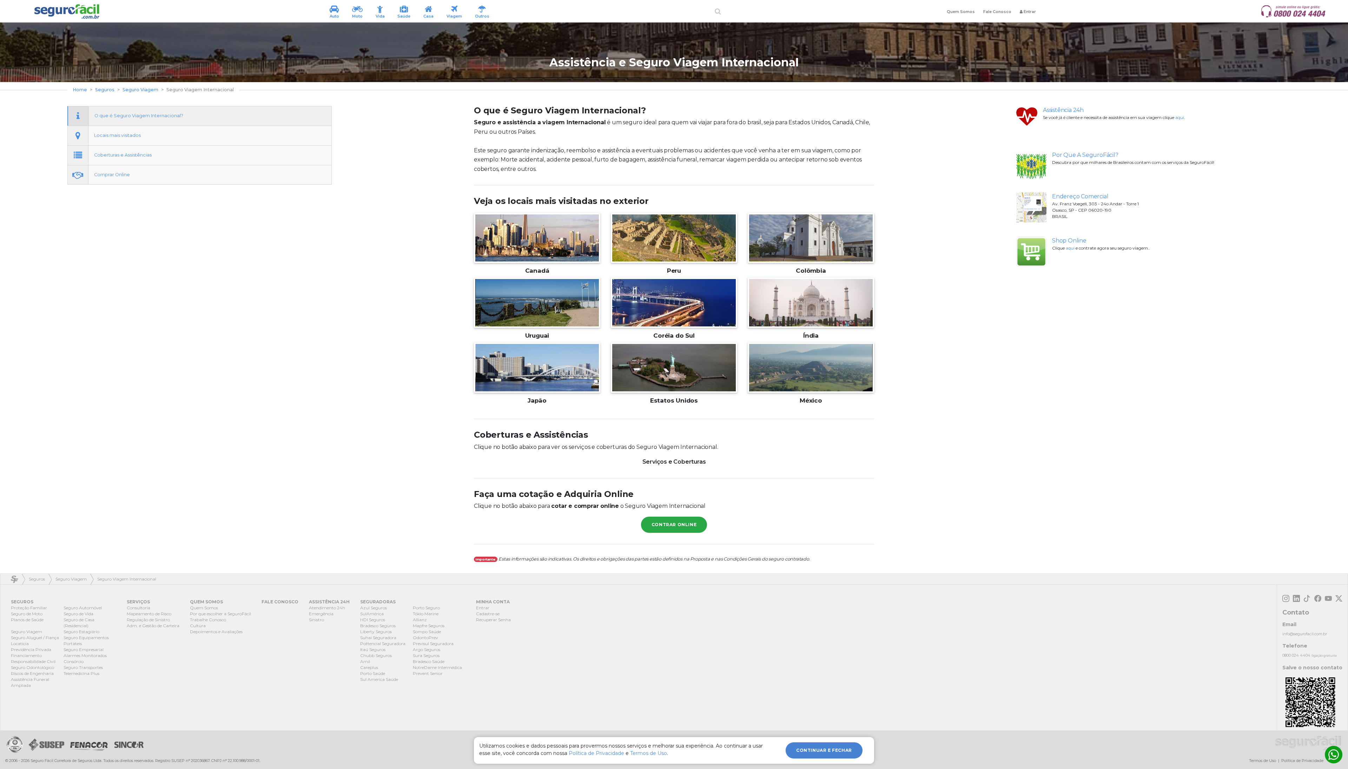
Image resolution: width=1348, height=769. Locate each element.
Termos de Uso (1262, 760)
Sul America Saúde (379, 679)
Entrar (482, 607)
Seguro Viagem (140, 89)
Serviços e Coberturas (674, 461)
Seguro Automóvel (83, 607)
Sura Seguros (426, 655)
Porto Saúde (372, 673)
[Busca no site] (718, 11)
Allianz (420, 619)
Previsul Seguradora (433, 643)
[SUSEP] (45, 744)
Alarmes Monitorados (85, 655)
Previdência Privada (31, 649)
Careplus (369, 667)
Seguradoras (378, 601)
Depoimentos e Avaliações (216, 631)
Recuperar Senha (493, 619)
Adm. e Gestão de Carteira (153, 625)
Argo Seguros (426, 649)
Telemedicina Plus (81, 673)
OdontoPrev (425, 637)
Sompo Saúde (427, 631)
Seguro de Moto (26, 613)
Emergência (321, 613)
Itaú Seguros (372, 649)
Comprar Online (112, 174)
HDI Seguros (372, 619)
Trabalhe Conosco (208, 619)
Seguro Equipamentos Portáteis (86, 640)
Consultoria (138, 607)
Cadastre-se (488, 613)
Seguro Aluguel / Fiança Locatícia (35, 640)
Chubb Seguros (376, 655)
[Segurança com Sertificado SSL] (14, 744)
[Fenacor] (89, 744)
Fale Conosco (997, 11)
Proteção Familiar (29, 607)
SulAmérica (372, 613)
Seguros (104, 89)
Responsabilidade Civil (33, 661)
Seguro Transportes (83, 667)
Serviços (138, 601)
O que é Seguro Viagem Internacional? (138, 115)
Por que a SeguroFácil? (1085, 155)
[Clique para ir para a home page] (1308, 743)
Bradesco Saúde (428, 661)
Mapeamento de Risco (149, 613)
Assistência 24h (1063, 110)
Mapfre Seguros (428, 625)
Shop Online (1069, 240)
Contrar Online (674, 524)
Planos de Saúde (27, 619)
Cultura (198, 625)
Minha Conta (493, 601)
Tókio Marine (425, 613)
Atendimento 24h (327, 607)
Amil (365, 661)
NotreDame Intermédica (437, 667)
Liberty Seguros (376, 631)
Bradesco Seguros (378, 625)
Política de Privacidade (1302, 760)
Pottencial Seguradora (382, 643)
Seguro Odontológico (32, 667)
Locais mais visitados (117, 135)
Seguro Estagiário (81, 631)
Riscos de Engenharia (32, 673)
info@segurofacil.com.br (1304, 633)
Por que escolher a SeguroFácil (220, 613)
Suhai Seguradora (378, 637)
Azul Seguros (373, 607)
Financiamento (26, 655)
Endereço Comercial (1080, 196)
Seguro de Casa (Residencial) (79, 622)
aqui (1179, 117)
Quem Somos (961, 11)
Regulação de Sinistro (148, 619)
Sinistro (316, 619)
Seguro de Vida (78, 613)
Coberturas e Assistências (123, 155)
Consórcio (74, 661)
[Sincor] (127, 744)
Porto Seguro (426, 607)
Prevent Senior (428, 673)
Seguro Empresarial (84, 649)
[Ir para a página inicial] (66, 11)
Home (80, 89)
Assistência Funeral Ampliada (30, 682)
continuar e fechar (824, 750)
